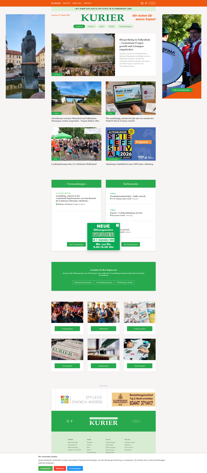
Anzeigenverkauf (130, 442)
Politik (111, 26)
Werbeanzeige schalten (125, 282)
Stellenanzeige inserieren (82, 282)
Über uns (77, 3)
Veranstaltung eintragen (104, 282)
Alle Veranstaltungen (76, 244)
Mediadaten (128, 450)
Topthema (79, 26)
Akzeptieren (46, 468)
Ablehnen (60, 468)
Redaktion (128, 445)
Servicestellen (129, 447)
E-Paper (152, 3)
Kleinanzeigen (110, 450)
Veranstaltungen (125, 26)
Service (66, 3)
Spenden (136, 421)
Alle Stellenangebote (131, 244)
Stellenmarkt (109, 445)
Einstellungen (75, 468)
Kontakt (88, 3)
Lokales (91, 26)
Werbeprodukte (110, 452)
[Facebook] (146, 3)
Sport (102, 26)
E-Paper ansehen (110, 447)
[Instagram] (142, 3)
